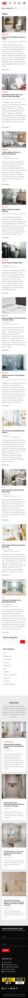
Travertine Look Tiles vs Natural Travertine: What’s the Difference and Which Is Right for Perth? (14, 902)
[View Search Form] (10, 3)
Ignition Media (21, 996)
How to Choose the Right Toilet (12, 263)
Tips (3, 428)
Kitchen (6, 662)
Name (4, 937)
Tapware (6, 681)
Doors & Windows (9, 675)
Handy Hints (9, 8)
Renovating (7, 656)
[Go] (22, 641)
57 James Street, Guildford (11, 967)
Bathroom (5, 34)
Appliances (7, 659)
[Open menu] (24, 3)
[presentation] (14, 24)
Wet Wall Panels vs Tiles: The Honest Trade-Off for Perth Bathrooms (13, 853)
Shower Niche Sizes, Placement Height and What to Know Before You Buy (14, 804)
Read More (6, 69)
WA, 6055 (6, 969)
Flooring (6, 678)
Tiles (5, 669)
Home (3, 8)
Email (4, 944)
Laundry (6, 672)
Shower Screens (9, 684)
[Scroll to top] (24, 992)
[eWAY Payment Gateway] (14, 981)
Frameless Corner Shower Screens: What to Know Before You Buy (14, 746)
